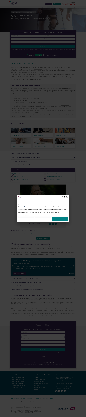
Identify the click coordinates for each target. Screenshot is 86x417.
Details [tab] (36, 200)
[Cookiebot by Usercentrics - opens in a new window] (63, 197)
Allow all (60, 219)
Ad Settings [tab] (49, 200)
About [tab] (62, 200)
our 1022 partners (25, 206)
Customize (42, 219)
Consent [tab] (23, 200)
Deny (26, 219)
